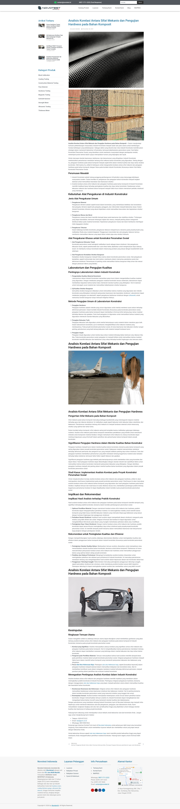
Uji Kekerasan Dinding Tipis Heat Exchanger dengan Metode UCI (54, 36)
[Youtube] (92, 790)
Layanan (95, 8)
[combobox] (128, 2)
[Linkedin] (103, 790)
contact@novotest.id (102, 784)
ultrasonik (132, 295)
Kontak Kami (119, 8)
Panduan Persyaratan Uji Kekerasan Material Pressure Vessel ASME (53, 58)
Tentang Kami (106, 8)
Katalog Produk (83, 8)
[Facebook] (99, 790)
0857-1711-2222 (103, 777)
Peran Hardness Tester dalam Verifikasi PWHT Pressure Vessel (53, 26)
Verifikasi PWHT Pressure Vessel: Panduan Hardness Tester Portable (54, 47)
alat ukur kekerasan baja (110, 665)
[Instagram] (96, 790)
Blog (129, 8)
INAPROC (137, 8)
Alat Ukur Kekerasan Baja (85, 665)
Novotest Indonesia (104, 725)
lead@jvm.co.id (82, 721)
